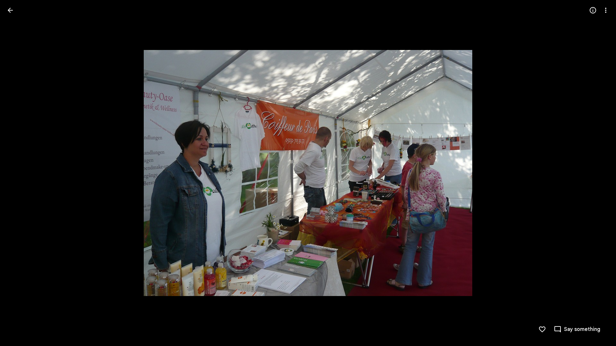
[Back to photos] (10, 10)
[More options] (605, 10)
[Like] (542, 329)
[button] (18, 173)
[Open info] (592, 10)
